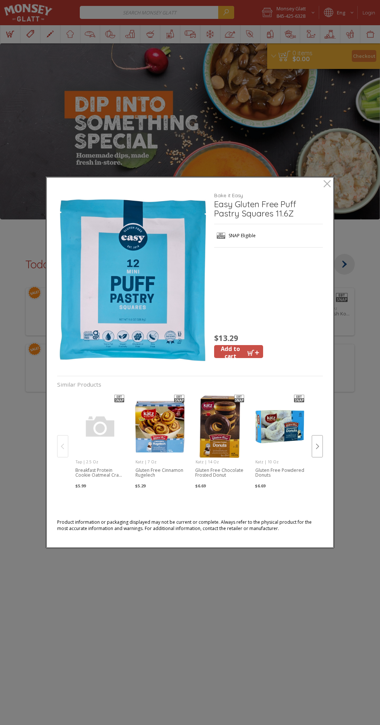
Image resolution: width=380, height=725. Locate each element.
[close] (327, 184)
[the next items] (317, 446)
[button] (133, 280)
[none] (100, 438)
